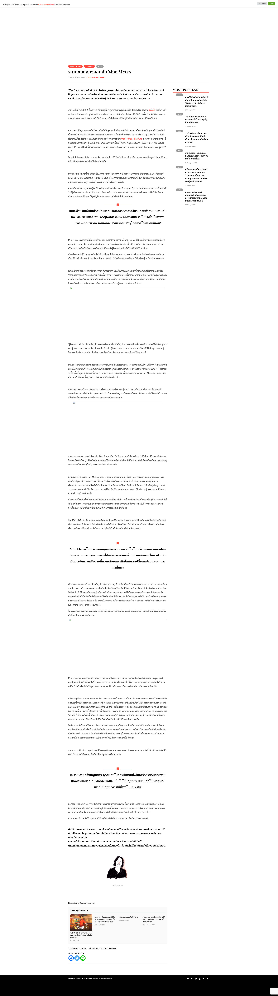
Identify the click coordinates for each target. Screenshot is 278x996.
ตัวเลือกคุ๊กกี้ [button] (262, 4)
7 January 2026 (125, 920)
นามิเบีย (151, 109)
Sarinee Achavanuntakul (96, 77)
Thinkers (89, 66)
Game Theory (75, 66)
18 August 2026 (191, 110)
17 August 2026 (191, 205)
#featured (73, 948)
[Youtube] (199, 979)
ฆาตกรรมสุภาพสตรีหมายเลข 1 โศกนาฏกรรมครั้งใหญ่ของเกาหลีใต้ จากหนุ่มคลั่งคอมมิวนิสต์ (196, 196)
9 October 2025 (149, 925)
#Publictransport (108, 948)
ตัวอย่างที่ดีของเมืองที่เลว (131, 138)
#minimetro (93, 948)
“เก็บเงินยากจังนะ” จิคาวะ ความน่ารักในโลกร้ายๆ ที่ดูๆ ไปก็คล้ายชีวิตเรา (196, 119)
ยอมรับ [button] (272, 4)
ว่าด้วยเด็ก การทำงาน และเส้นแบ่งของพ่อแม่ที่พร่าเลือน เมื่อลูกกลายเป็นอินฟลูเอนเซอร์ (196, 138)
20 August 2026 (191, 163)
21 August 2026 (191, 126)
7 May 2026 (75, 940)
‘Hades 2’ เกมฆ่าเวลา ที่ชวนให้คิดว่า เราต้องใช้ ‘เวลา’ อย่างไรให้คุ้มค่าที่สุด (154, 919)
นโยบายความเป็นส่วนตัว (105, 978)
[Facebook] (71, 958)
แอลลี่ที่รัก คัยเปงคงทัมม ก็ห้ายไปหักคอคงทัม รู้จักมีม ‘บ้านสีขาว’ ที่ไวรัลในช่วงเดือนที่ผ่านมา (196, 101)
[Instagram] (196, 979)
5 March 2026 (100, 925)
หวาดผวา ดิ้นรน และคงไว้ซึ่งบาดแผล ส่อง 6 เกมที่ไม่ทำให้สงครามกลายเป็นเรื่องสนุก (105, 919)
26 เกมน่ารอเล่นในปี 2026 (128, 917)
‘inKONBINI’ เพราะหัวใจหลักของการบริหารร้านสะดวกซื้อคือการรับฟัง (81, 935)
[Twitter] (77, 958)
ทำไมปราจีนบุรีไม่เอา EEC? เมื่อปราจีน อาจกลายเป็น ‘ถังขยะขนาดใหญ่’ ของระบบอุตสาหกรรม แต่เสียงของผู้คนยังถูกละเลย (196, 175)
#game (83, 948)
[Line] (83, 958)
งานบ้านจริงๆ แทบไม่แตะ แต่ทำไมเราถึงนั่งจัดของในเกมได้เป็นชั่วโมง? (196, 156)
